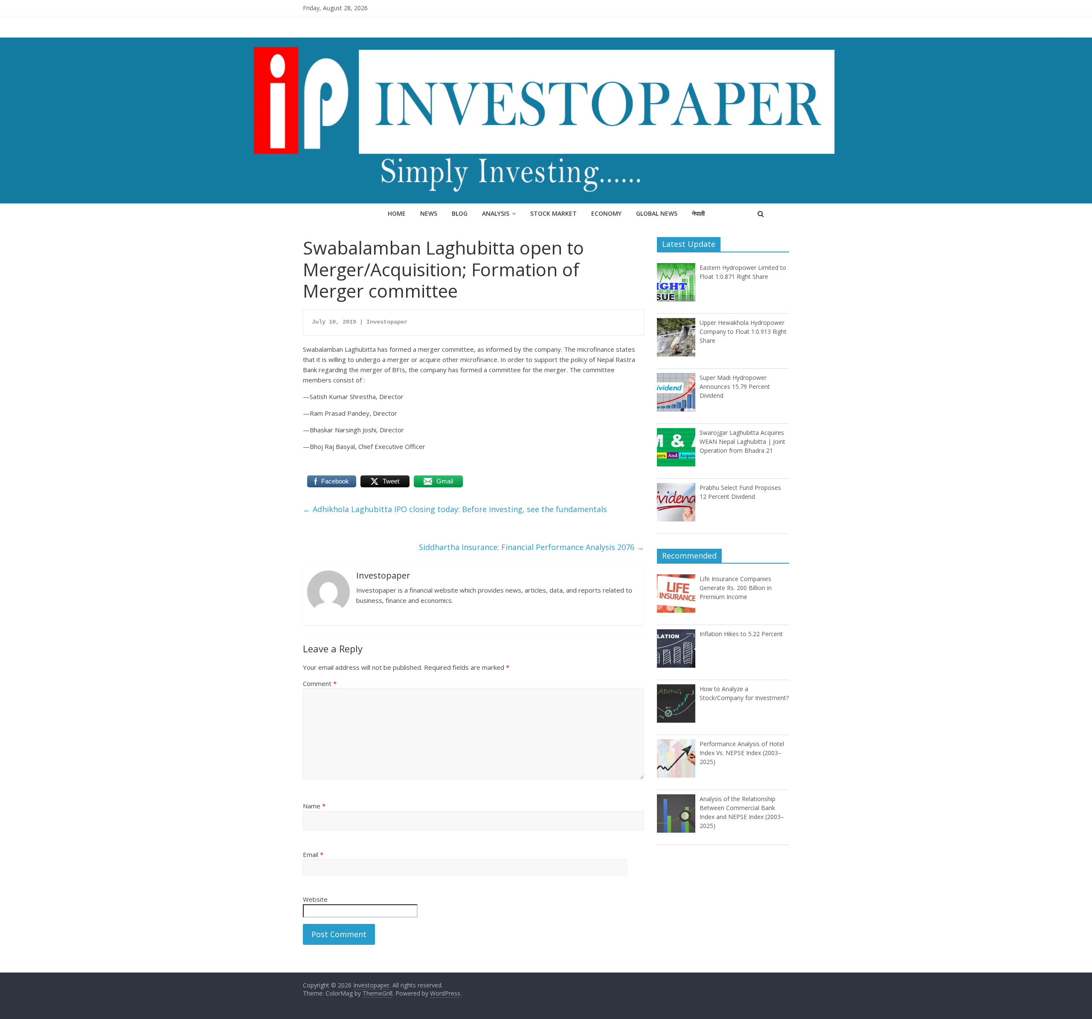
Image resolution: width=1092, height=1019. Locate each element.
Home (397, 213)
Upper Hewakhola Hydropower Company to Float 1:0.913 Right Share (743, 331)
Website (315, 899)
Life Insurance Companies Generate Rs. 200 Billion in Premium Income (736, 588)
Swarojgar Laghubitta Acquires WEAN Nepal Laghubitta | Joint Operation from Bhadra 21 (742, 441)
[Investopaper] (546, 42)
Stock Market (553, 213)
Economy (606, 213)
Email (313, 854)
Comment (320, 683)
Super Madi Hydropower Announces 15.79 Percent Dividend (735, 386)
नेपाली (698, 213)
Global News (656, 213)
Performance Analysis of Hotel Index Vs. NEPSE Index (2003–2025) (742, 753)
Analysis (495, 213)
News (428, 213)
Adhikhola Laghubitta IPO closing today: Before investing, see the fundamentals (455, 509)
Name (314, 806)
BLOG (460, 213)
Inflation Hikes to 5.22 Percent (741, 634)
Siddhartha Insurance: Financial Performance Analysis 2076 (531, 547)
